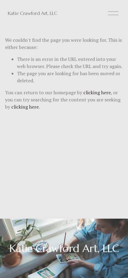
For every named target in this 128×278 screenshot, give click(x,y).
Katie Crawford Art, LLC (32, 13)
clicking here (97, 92)
